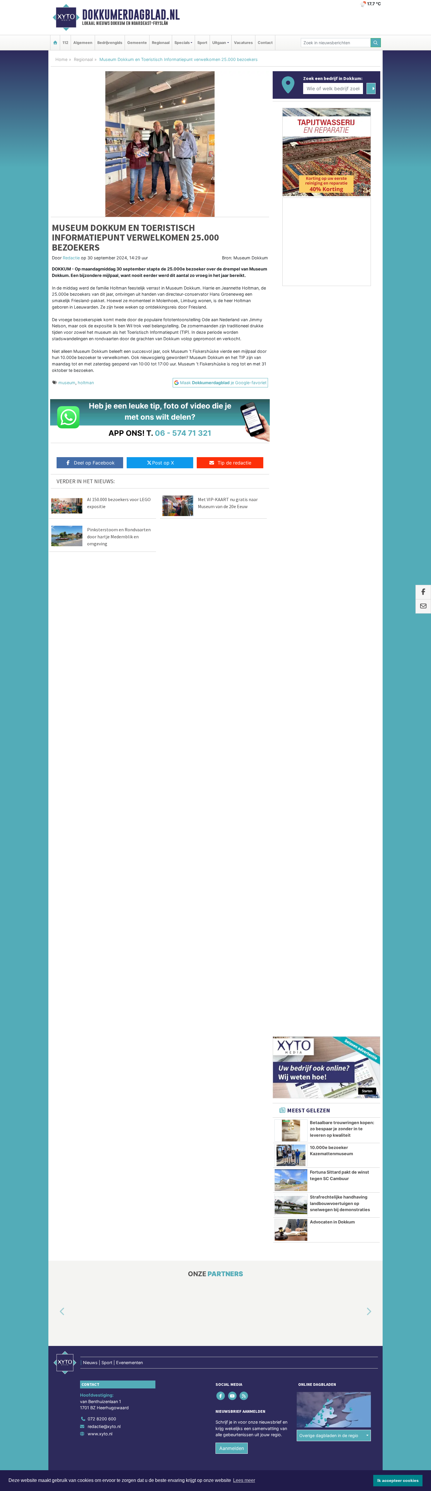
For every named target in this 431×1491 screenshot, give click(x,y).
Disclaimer (328, 862)
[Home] (55, 42)
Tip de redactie (234, 463)
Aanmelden (231, 827)
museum (66, 382)
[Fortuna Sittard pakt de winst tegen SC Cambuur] (291, 559)
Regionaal (160, 42)
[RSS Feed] (244, 774)
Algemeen (82, 42)
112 (65, 42)
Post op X (163, 463)
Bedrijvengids (109, 42)
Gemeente (137, 42)
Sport (202, 42)
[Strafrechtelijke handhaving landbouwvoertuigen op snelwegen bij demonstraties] (291, 584)
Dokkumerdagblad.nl (131, 14)
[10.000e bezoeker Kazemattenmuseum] (291, 534)
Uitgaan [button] (219, 42)
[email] (423, 607)
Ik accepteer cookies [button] (398, 1480)
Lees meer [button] (244, 1480)
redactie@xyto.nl (104, 804)
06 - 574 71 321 (183, 433)
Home (61, 59)
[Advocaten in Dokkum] (291, 609)
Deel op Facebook (94, 463)
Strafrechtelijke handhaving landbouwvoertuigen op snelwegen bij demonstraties (340, 582)
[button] (55, 690)
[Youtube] (232, 774)
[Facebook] (221, 774)
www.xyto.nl (100, 812)
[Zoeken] (376, 42)
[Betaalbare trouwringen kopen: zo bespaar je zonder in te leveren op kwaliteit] (291, 509)
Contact (265, 42)
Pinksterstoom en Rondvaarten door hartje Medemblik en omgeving (119, 537)
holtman (86, 382)
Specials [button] (182, 42)
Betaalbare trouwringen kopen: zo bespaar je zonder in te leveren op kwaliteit (342, 507)
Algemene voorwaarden (293, 862)
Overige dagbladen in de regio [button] (328, 813)
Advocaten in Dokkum (332, 600)
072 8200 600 (102, 797)
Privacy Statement (358, 862)
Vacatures (243, 42)
